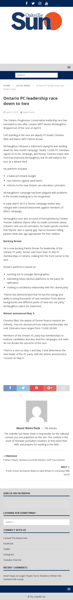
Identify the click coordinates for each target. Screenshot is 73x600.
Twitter (6, 548)
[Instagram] (40, 3)
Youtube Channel (12, 559)
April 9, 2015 (12, 112)
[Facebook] (27, 3)
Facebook (8, 543)
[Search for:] (36, 75)
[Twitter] (33, 3)
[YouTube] (46, 3)
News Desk (28, 112)
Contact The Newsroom (15, 538)
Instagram (8, 554)
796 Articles (50, 428)
